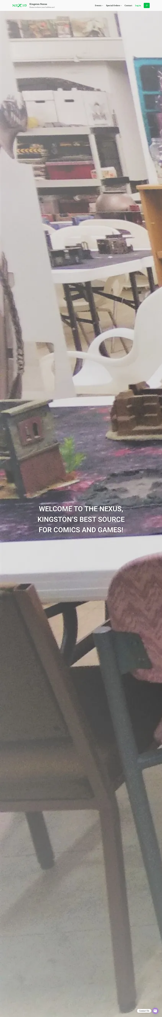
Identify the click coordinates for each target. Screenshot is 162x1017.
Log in (138, 5)
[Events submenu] (102, 5)
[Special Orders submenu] (121, 5)
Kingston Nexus (38, 4)
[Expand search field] (147, 5)
